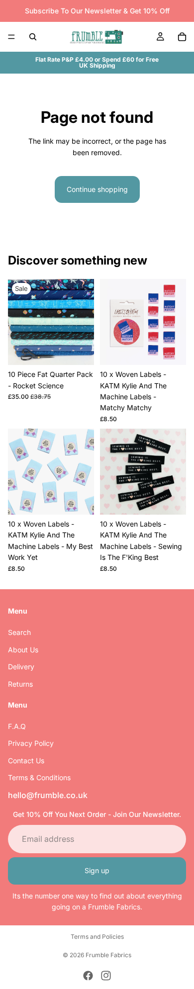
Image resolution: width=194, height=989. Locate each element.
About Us (23, 649)
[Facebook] (88, 976)
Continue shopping (97, 189)
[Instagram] (106, 976)
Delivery (21, 666)
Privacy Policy (31, 743)
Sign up (97, 870)
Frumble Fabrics (108, 955)
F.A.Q (17, 726)
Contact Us (26, 760)
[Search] (33, 37)
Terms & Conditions (39, 777)
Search (19, 632)
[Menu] (11, 36)
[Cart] (182, 37)
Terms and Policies (97, 936)
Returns (20, 684)
